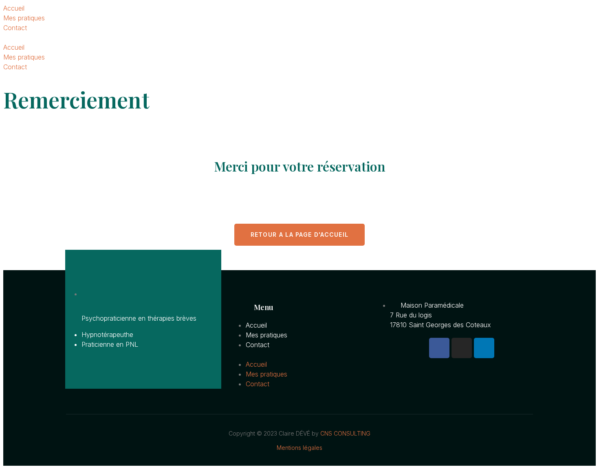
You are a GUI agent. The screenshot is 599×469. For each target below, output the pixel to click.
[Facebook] (439, 348)
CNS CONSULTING (345, 433)
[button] (299, 37)
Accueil (13, 8)
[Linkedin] (484, 348)
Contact (15, 28)
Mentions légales (299, 447)
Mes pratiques (24, 18)
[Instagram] (461, 348)
